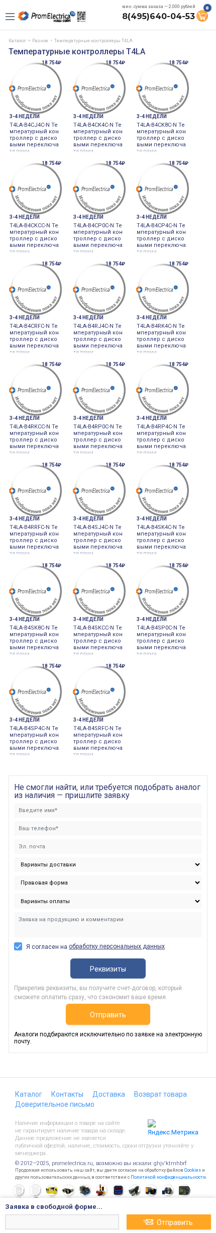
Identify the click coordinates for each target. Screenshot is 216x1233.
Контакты (67, 1094)
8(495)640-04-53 (158, 16)
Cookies (192, 1170)
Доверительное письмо (54, 1104)
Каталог (28, 1094)
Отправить (108, 1015)
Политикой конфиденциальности (168, 1177)
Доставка (108, 1094)
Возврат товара (160, 1094)
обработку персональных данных (117, 946)
